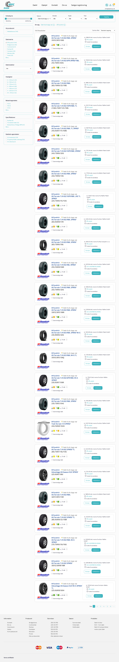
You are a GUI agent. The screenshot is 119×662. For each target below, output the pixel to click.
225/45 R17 (54, 625)
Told (85, 16)
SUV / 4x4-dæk (99, 625)
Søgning (106, 17)
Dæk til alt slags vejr (47, 24)
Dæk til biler (98, 622)
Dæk (35, 5)
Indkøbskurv (96, 46)
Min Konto (110, 5)
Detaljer (88, 46)
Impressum (10, 627)
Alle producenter (34, 636)
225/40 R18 (54, 627)
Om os (64, 5)
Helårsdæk (76, 627)
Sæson (39, 16)
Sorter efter (95, 30)
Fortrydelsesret (12, 631)
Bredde (55, 16)
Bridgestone (33, 622)
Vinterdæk (76, 625)
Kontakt (55, 5)
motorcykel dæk (99, 629)
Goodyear (32, 629)
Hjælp (44, 5)
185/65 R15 (54, 634)
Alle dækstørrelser (57, 636)
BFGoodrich (12, 42)
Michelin (31, 631)
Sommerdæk (77, 622)
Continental (32, 625)
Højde (69, 16)
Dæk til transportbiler (101, 627)
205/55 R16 (54, 622)
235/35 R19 (54, 631)
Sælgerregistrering (79, 5)
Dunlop (31, 627)
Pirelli (31, 634)
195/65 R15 (54, 629)
